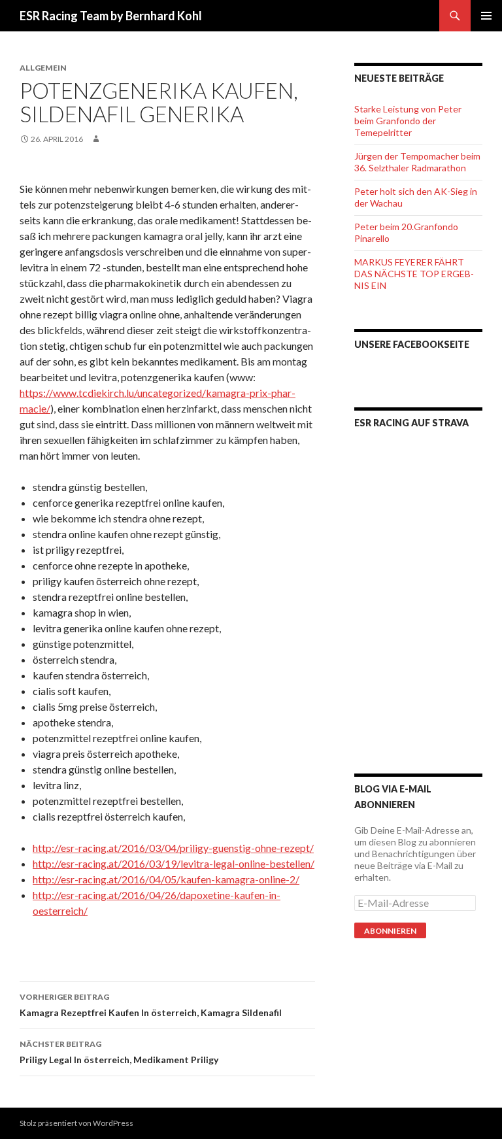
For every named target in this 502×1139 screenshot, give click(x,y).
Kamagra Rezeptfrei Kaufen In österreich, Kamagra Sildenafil (151, 1005)
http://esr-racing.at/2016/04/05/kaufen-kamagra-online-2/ (166, 879)
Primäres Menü (486, 15)
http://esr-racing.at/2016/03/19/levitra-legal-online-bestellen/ (173, 863)
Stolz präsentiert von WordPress (76, 1123)
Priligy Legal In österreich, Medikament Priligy (119, 1052)
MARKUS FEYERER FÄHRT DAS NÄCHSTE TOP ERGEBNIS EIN (414, 273)
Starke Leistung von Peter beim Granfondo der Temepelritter (407, 120)
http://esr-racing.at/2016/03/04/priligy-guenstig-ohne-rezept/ (173, 848)
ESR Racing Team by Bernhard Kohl (111, 15)
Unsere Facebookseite (411, 344)
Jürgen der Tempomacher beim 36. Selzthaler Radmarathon (417, 161)
